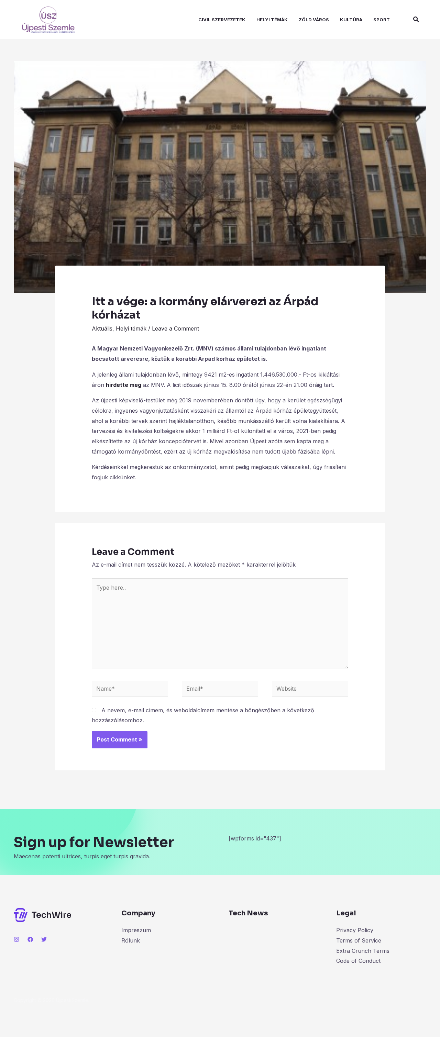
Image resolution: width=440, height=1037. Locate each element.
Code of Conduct (358, 960)
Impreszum (136, 930)
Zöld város (314, 19)
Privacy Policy (354, 930)
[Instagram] (16, 939)
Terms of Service (358, 940)
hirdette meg (123, 384)
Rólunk (130, 940)
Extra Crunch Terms (362, 950)
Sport (381, 19)
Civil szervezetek (221, 19)
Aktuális (102, 328)
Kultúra (351, 19)
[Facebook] (30, 939)
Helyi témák (272, 19)
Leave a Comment (175, 328)
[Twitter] (44, 939)
